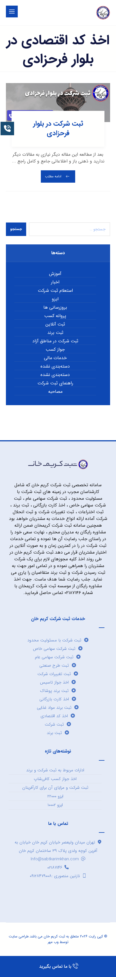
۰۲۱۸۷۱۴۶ (54, 867)
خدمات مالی (55, 358)
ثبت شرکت (54, 724)
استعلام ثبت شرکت (55, 290)
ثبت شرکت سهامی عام (54, 657)
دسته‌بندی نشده (55, 366)
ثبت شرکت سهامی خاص (54, 648)
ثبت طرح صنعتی (54, 665)
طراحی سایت (19, 936)
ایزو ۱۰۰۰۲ (55, 805)
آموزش (55, 273)
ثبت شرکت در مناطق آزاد (55, 341)
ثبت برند (55, 332)
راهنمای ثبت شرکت (55, 383)
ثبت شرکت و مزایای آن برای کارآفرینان (55, 787)
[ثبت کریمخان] (103, 13)
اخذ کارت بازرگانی (54, 699)
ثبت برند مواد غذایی (54, 707)
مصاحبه (55, 391)
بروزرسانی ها (55, 307)
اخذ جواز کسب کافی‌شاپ (55, 779)
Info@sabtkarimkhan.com (55, 859)
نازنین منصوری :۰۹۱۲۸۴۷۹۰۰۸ (55, 876)
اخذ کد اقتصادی (54, 716)
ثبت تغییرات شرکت (54, 674)
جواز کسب (55, 349)
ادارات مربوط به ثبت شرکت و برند (55, 770)
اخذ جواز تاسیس (54, 682)
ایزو (55, 299)
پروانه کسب (55, 316)
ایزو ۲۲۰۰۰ (55, 796)
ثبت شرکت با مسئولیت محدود (54, 640)
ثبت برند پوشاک (54, 690)
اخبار (55, 282)
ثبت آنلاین (55, 324)
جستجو (16, 229)
